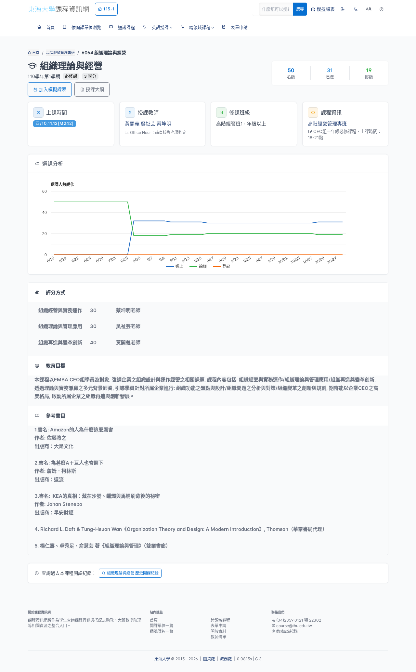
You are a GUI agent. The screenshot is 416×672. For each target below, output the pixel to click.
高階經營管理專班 (60, 52)
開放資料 (218, 631)
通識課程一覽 (161, 631)
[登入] (342, 9)
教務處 (226, 658)
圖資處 (209, 658)
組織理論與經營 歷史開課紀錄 (133, 573)
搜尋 (300, 9)
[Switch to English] (355, 9)
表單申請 (218, 625)
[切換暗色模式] (381, 9)
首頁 (35, 52)
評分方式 (55, 292)
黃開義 (132, 124)
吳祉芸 (148, 124)
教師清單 (218, 637)
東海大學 (162, 658)
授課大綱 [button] (95, 89)
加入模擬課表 (52, 89)
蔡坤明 (164, 124)
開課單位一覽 (161, 625)
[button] (157, 27)
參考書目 (55, 416)
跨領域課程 (220, 620)
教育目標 (55, 365)
